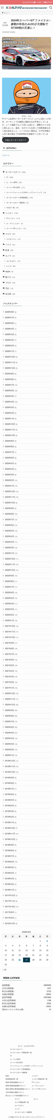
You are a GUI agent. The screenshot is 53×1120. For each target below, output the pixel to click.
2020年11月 (11, 699)
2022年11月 (11, 564)
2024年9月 (10, 440)
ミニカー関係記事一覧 (39, 1079)
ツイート (6, 155)
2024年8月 (10, 446)
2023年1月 (11, 553)
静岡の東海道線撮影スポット (16, 1085)
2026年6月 (10, 323)
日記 (9, 288)
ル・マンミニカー (14, 223)
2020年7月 (11, 721)
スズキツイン (13, 239)
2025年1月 (10, 418)
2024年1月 (11, 485)
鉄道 (9, 250)
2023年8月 (11, 513)
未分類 (10, 293)
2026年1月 (10, 351)
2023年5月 (11, 530)
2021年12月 (11, 626)
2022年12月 (11, 558)
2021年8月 (11, 648)
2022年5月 (11, 598)
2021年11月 (11, 631)
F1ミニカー (13, 218)
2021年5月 (11, 665)
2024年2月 (11, 480)
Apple (9, 271)
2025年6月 (11, 390)
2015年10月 (11, 923)
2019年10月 (11, 772)
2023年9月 (10, 508)
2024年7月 (10, 452)
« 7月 (4, 969)
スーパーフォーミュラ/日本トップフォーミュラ (26, 192)
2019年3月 (10, 811)
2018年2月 (10, 884)
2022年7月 (11, 586)
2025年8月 (10, 379)
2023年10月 (11, 502)
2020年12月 (11, 693)
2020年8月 (11, 715)
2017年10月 (11, 906)
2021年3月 (11, 676)
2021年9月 (11, 642)
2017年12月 (11, 895)
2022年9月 (11, 575)
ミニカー (11, 213)
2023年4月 (11, 536)
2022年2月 (11, 614)
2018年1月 (10, 889)
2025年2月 (10, 412)
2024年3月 (10, 474)
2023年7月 (11, 519)
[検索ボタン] (50, 8)
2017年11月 (11, 901)
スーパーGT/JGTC (15, 187)
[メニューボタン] (2, 8)
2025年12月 (11, 356)
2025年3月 (10, 407)
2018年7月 (10, 856)
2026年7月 (10, 317)
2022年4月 (11, 603)
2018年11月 (11, 833)
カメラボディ (13, 261)
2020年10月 (11, 704)
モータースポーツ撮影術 (17, 202)
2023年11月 (11, 497)
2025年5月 (10, 396)
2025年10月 (11, 368)
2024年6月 (10, 457)
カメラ (10, 255)
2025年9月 (10, 373)
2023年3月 (11, 541)
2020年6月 (11, 727)
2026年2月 (10, 345)
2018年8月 (10, 850)
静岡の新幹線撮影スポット (15, 1082)
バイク (10, 244)
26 (20, 960)
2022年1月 (11, 620)
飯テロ (10, 277)
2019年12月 (11, 760)
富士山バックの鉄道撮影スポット (17, 1095)
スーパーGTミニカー (16, 228)
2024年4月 (10, 468)
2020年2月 (11, 749)
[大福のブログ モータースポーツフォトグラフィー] (26, 8)
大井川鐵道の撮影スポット (15, 1092)
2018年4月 (10, 872)
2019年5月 (10, 799)
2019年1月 (10, 822)
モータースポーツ (15, 172)
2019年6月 (10, 794)
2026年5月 (10, 328)
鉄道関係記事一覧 (12, 1079)
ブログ (10, 282)
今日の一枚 (12, 207)
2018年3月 (10, 878)
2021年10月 (11, 637)
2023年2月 (11, 547)
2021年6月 (11, 659)
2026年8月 (10, 311)
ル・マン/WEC (14, 182)
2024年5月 (10, 463)
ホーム (20, 1046)
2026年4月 (10, 334)
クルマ (10, 233)
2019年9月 (10, 777)
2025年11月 (11, 362)
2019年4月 (10, 805)
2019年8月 (10, 783)
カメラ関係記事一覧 (22, 1102)
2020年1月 (11, 755)
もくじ (35, 1099)
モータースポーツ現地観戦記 (19, 197)
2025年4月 (11, 401)
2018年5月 (10, 867)
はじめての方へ (29, 1046)
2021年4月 (11, 670)
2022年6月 (11, 592)
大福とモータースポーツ (15, 140)
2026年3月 (10, 340)
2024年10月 (11, 435)
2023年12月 (11, 491)
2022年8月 (11, 581)
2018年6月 (11, 861)
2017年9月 (10, 912)
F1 (9, 177)
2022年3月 (11, 609)
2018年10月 (11, 839)
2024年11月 (11, 429)
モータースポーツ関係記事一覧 (21, 1052)
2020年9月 (11, 710)
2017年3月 (10, 917)
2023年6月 (11, 525)
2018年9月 (10, 844)
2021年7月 (11, 654)
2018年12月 (11, 828)
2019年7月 (10, 788)
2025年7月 (11, 384)
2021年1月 (11, 687)
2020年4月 (11, 738)
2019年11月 (11, 766)
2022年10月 (11, 570)
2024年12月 (11, 424)
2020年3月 (11, 743)
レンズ (10, 266)
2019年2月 (10, 816)
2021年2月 (11, 682)
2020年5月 (11, 732)
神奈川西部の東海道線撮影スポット (18, 1089)
